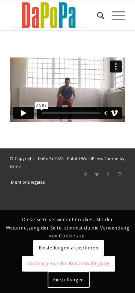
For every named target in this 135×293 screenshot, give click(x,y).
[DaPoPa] (56, 15)
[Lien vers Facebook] (108, 174)
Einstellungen (68, 279)
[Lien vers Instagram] (119, 174)
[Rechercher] (97, 15)
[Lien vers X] (85, 174)
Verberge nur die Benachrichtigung (69, 263)
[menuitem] (97, 15)
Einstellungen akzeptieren (69, 248)
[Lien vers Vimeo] (96, 174)
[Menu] (114, 15)
